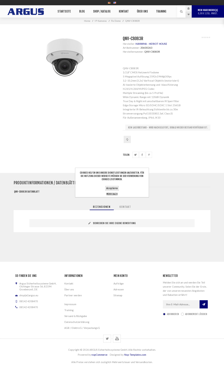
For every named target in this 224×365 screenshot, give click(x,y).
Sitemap (117, 295)
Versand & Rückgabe (75, 316)
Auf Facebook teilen (142, 155)
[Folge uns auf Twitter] (107, 338)
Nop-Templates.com (135, 354)
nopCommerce (99, 354)
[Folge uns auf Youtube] (117, 338)
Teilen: (126, 154)
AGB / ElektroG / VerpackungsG (82, 327)
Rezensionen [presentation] (102, 206)
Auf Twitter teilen (135, 155)
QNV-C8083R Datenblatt (27, 191)
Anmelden (191, 8)
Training (69, 310)
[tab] (102, 207)
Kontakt (68, 283)
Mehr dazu (112, 193)
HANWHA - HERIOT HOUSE (151, 43)
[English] (114, 2)
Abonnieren (173, 314)
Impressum (70, 304)
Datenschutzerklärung (76, 321)
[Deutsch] (109, 2)
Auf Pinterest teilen (149, 155)
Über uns (69, 289)
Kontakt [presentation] (125, 206)
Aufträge (118, 283)
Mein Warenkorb (208, 12)
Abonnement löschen (196, 314)
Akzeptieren (112, 188)
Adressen (118, 289)
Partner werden (73, 295)
